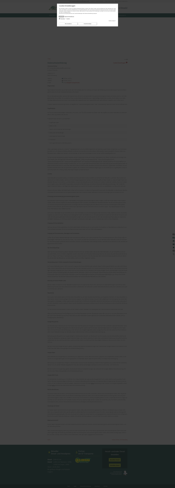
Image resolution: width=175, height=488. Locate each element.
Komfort (68, 18)
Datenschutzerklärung (69, 16)
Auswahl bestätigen (87, 23)
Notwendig (62, 18)
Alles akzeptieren (68, 23)
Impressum (61, 16)
